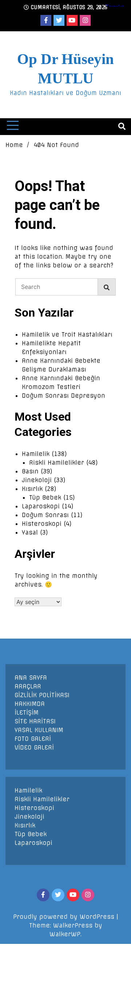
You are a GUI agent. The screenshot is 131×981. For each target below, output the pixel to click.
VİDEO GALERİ (34, 747)
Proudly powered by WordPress (64, 916)
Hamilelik (35, 453)
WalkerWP (64, 934)
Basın (30, 471)
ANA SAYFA (31, 677)
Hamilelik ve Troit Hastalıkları (67, 334)
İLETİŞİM (27, 712)
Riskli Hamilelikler (56, 462)
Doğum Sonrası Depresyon (63, 395)
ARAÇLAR (28, 686)
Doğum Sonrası (45, 515)
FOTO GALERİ (33, 738)
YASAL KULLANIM (39, 730)
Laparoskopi (41, 506)
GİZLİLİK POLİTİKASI (42, 695)
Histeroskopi (41, 523)
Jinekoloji (37, 480)
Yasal (30, 532)
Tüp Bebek (45, 497)
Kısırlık (32, 488)
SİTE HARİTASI (35, 721)
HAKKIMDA (30, 703)
